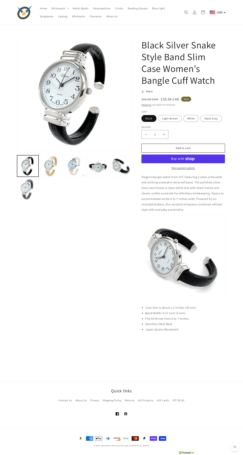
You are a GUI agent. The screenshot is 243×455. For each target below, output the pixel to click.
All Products (145, 400)
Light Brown (170, 118)
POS (122, 445)
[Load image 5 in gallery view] (121, 166)
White (191, 118)
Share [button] (149, 91)
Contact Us (65, 400)
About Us (81, 400)
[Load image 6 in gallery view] (28, 189)
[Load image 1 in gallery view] (28, 166)
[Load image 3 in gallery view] (74, 166)
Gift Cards (163, 400)
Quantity (146, 127)
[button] (59, 8)
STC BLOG (179, 400)
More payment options (183, 167)
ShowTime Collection (110, 445)
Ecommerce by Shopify (139, 445)
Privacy (94, 400)
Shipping (146, 104)
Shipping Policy (112, 400)
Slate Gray (211, 118)
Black (148, 118)
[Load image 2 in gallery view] (51, 166)
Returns (130, 400)
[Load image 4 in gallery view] (98, 166)
